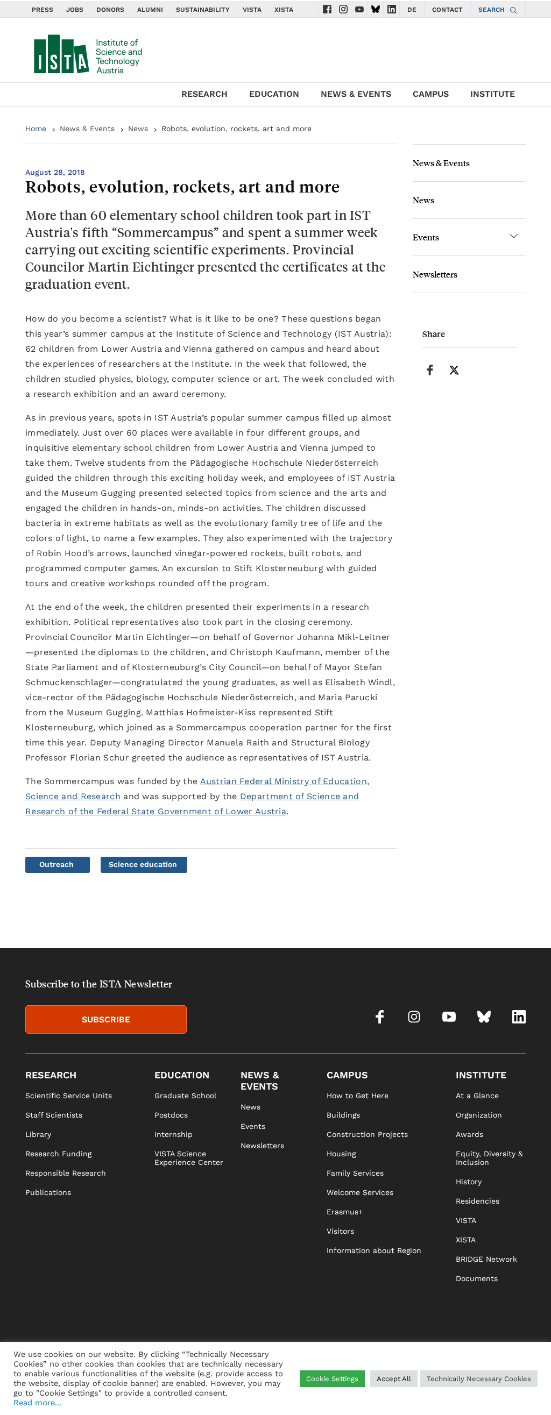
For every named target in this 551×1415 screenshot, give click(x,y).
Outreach (56, 864)
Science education (143, 864)
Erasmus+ (345, 1211)
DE (411, 9)
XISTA (283, 9)
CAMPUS (431, 94)
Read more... (37, 1402)
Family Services (355, 1173)
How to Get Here (357, 1095)
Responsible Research (65, 1173)
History (469, 1181)
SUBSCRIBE (106, 1019)
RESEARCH (204, 94)
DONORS (110, 9)
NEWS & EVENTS (356, 94)
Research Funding (58, 1153)
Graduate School (185, 1095)
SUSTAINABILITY (203, 9)
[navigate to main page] (87, 51)
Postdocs (171, 1115)
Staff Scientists (53, 1115)
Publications (48, 1192)
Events (426, 237)
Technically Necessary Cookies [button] (479, 1379)
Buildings (343, 1115)
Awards (469, 1134)
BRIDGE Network (486, 1259)
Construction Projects (367, 1134)
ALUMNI (150, 9)
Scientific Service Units (68, 1095)
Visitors (340, 1231)
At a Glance (477, 1095)
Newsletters (435, 274)
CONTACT (447, 9)
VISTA (252, 9)
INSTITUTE (492, 94)
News (138, 128)
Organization (479, 1115)
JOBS (74, 9)
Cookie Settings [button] (332, 1379)
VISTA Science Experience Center (188, 1158)
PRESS (42, 9)
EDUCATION (274, 94)
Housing (341, 1153)
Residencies (477, 1201)
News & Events (87, 128)
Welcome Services (360, 1192)
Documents (477, 1278)
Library (38, 1134)
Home (35, 128)
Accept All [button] (394, 1379)
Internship (173, 1134)
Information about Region (374, 1250)
